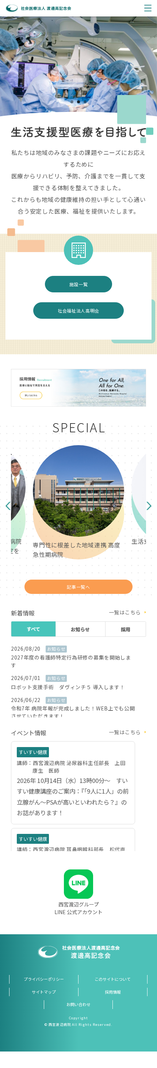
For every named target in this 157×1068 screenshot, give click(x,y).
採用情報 (113, 992)
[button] (8, 506)
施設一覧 (78, 284)
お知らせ (80, 629)
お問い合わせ (78, 1004)
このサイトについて (113, 979)
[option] (78, 71)
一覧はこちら (125, 612)
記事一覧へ (78, 587)
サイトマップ (44, 992)
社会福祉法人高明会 (78, 310)
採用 (125, 629)
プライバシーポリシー (44, 979)
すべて (33, 628)
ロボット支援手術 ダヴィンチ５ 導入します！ (68, 687)
